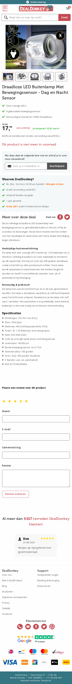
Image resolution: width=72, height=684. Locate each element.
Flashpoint (46, 680)
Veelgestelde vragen (48, 574)
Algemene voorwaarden (14, 597)
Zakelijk (6, 608)
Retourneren (43, 586)
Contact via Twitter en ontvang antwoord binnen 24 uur (44, 626)
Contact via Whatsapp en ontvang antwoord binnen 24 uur (52, 626)
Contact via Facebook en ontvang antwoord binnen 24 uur (36, 626)
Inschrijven (57, 166)
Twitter (67, 217)
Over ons (7, 574)
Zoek (64, 17)
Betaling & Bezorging (48, 580)
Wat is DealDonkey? (12, 580)
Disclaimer (7, 591)
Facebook (60, 217)
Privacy (5, 602)
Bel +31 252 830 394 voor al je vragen (20, 626)
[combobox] (36, 17)
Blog (4, 586)
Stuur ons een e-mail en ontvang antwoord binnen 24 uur (28, 626)
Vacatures (7, 613)
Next (56, 545)
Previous (15, 545)
